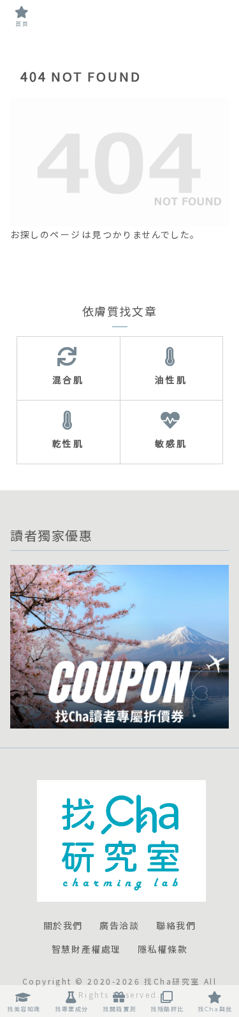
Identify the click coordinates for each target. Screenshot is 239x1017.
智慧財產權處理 (86, 949)
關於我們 (63, 926)
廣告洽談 (119, 926)
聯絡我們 (176, 926)
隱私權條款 (162, 949)
